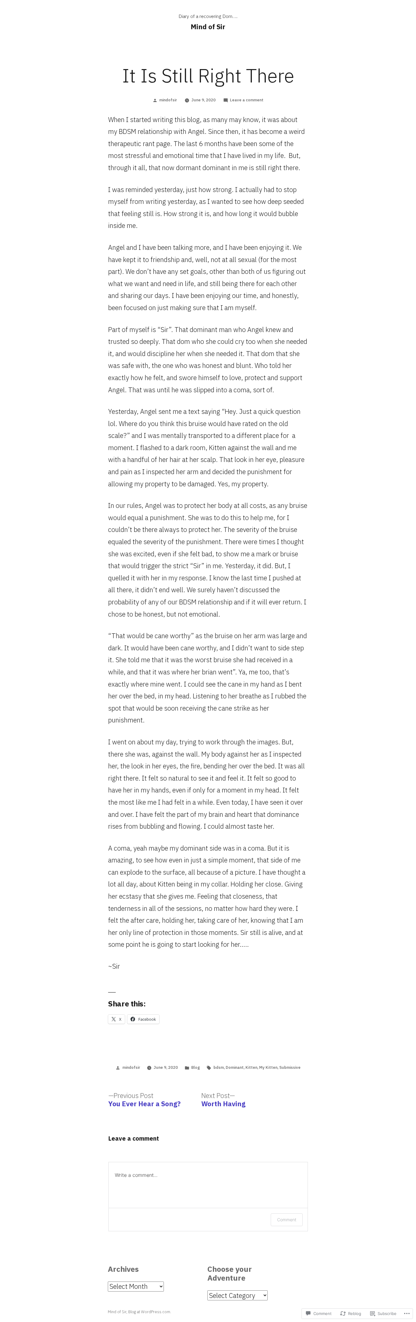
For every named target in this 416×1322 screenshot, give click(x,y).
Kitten (251, 1067)
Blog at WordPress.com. (149, 1311)
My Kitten (268, 1067)
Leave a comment (246, 100)
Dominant (235, 1067)
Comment (286, 1219)
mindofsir (168, 100)
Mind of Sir (208, 26)
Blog (195, 1067)
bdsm (218, 1067)
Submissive (290, 1067)
